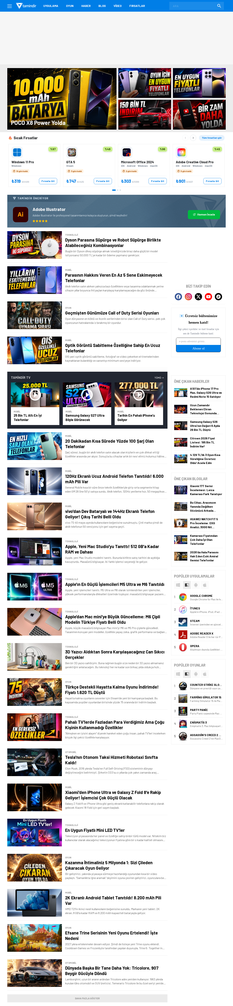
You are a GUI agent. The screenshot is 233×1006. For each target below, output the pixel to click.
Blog (102, 5)
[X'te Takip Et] (198, 296)
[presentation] (178, 585)
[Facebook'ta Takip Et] (178, 296)
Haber (86, 5)
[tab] (178, 585)
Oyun (70, 5)
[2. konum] (117, 190)
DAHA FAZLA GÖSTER (87, 998)
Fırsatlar (137, 5)
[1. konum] (114, 190)
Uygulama (50, 5)
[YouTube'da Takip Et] (208, 296)
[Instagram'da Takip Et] (188, 296)
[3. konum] (120, 190)
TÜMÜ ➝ (159, 377)
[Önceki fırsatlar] (185, 138)
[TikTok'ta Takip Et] (218, 296)
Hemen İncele (206, 214)
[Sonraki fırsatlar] (193, 138)
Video (118, 5)
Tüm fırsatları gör (212, 137)
